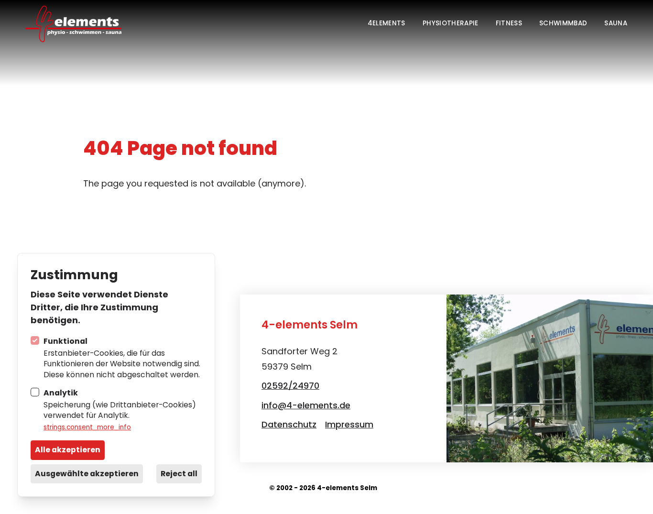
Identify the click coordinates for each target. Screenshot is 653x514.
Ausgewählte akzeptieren (87, 473)
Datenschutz (288, 424)
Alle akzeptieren (67, 449)
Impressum (349, 424)
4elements (386, 23)
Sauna (615, 23)
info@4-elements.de (305, 405)
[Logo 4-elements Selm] (74, 23)
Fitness (509, 23)
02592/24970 (290, 386)
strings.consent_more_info (87, 427)
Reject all (179, 473)
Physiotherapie (451, 23)
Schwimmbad (563, 23)
